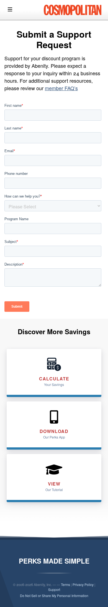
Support (54, 589)
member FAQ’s (61, 88)
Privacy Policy (83, 584)
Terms (65, 584)
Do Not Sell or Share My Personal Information (54, 595)
